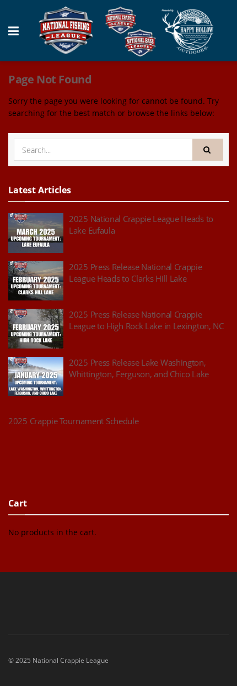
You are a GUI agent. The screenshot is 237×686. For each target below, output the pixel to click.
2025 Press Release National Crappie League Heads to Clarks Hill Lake (135, 272)
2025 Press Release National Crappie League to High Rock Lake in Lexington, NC (146, 320)
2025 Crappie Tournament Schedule (73, 420)
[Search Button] (207, 150)
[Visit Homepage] (127, 31)
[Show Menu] (13, 30)
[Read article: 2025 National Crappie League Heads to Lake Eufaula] (35, 233)
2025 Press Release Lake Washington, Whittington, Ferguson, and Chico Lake (139, 368)
